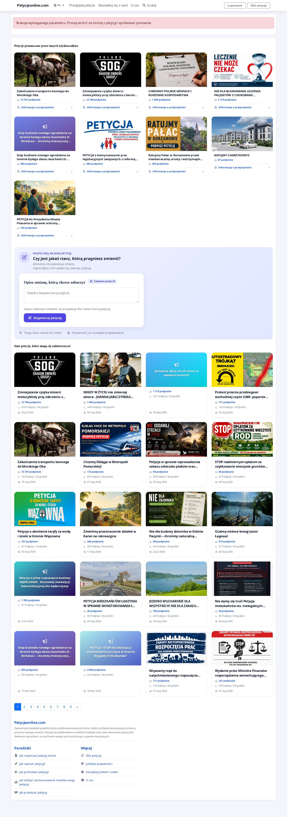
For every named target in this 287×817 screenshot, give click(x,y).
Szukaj (151, 5)
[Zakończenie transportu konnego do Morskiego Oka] (44, 82)
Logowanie (234, 5)
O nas (135, 5)
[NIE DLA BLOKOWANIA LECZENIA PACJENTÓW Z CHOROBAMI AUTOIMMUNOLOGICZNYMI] (242, 82)
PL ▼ (61, 5)
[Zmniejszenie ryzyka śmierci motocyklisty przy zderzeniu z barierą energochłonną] (110, 82)
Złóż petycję (258, 5)
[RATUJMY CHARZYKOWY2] (242, 144)
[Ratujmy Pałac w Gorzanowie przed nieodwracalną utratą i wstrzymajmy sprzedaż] (176, 146)
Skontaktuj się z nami (113, 5)
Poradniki (22, 748)
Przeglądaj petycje (82, 5)
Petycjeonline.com (33, 5)
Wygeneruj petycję (47, 318)
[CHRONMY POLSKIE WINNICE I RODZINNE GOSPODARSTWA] (176, 82)
